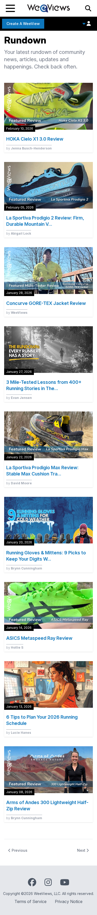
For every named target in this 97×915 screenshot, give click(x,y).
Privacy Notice (69, 901)
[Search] (88, 8)
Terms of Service (30, 901)
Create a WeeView (23, 23)
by (29, 148)
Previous (19, 850)
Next (81, 850)
